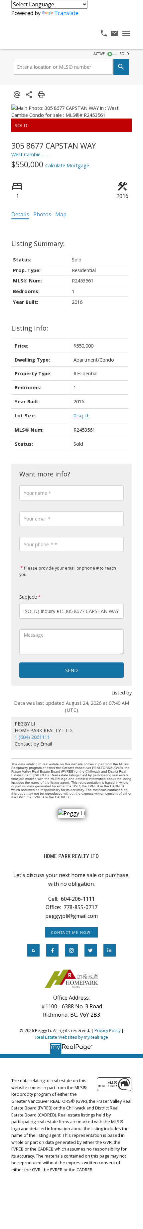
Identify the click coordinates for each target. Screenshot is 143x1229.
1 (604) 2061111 (32, 737)
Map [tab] (61, 214)
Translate (66, 13)
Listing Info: (29, 328)
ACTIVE (99, 53)
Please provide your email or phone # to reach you (67, 571)
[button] (71, 932)
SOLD (124, 53)
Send (71, 670)
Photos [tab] (42, 214)
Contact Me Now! (71, 932)
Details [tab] (20, 214)
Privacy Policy (107, 1030)
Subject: (28, 597)
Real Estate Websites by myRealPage (71, 1037)
